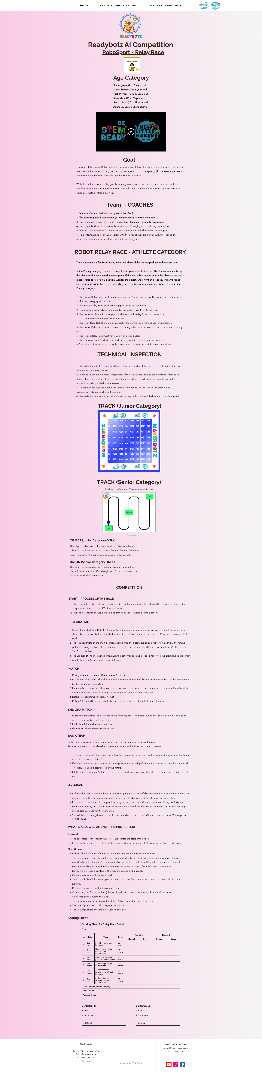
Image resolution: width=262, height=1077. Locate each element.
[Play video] (131, 131)
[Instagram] (175, 1064)
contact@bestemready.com (154, 815)
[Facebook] (182, 1064)
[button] (118, 5)
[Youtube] (169, 1064)
